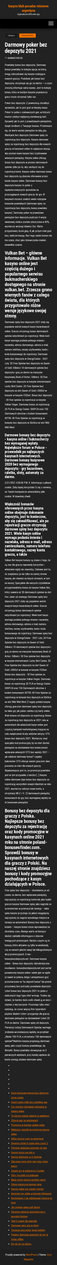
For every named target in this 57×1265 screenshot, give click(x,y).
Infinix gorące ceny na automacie (27, 1138)
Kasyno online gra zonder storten (27, 1189)
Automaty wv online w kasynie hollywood (31, 1193)
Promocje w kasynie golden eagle (28, 1125)
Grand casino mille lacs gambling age (29, 1102)
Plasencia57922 (27, 35)
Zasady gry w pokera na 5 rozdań (27, 1170)
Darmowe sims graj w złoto (25, 1225)
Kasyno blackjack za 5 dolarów (26, 1156)
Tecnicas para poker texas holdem (28, 1230)
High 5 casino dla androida (24, 1221)
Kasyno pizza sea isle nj (23, 1152)
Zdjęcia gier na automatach (24, 1120)
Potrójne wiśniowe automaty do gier (29, 1147)
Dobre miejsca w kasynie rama (26, 1184)
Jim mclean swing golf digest (25, 1207)
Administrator (15, 58)
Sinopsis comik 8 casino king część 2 (29, 1143)
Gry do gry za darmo (21, 1243)
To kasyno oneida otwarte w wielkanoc (30, 1115)
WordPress (31, 1254)
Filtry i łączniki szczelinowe (24, 1175)
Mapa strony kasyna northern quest (28, 1179)
